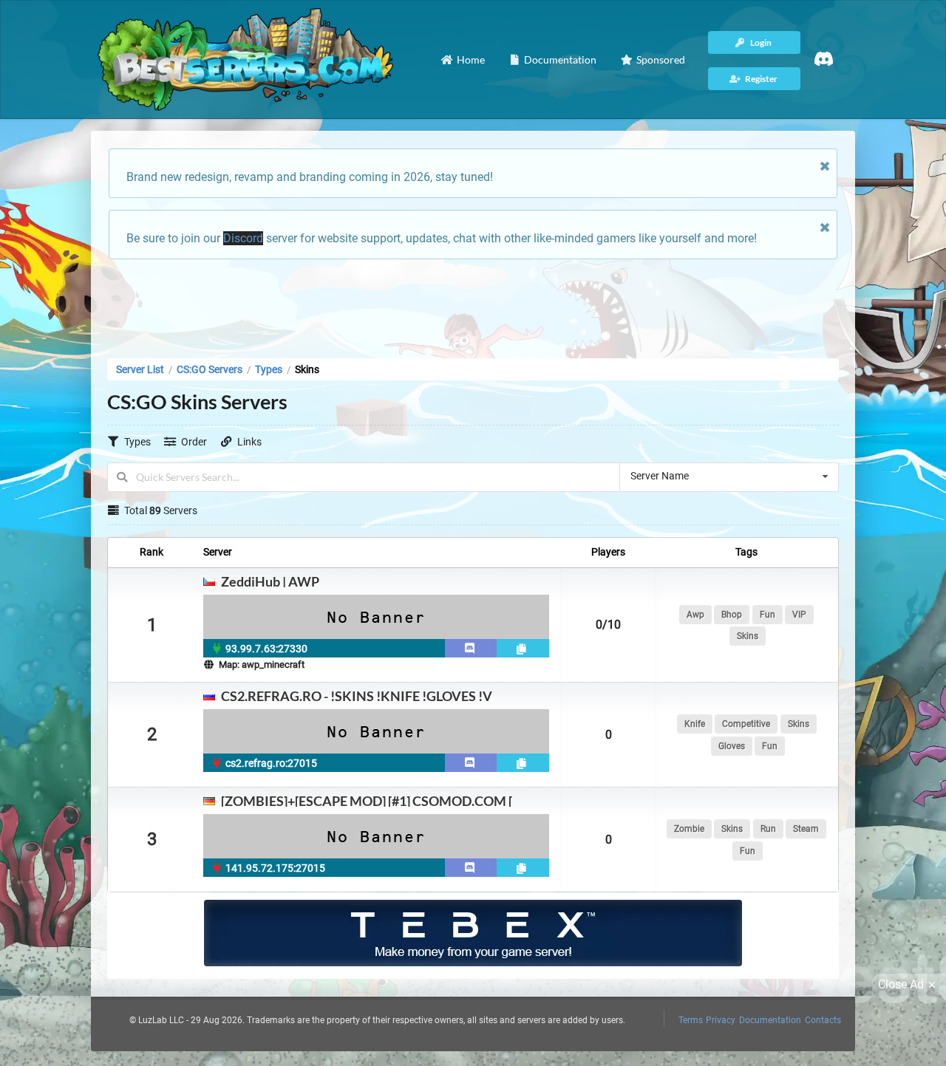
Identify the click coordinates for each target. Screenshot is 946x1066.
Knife (694, 724)
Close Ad (901, 984)
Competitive (746, 724)
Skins (747, 636)
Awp (695, 614)
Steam (806, 829)
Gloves (731, 746)
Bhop (731, 614)
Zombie (689, 829)
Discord (243, 238)
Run (768, 829)
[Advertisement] (473, 304)
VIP (799, 614)
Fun (767, 614)
